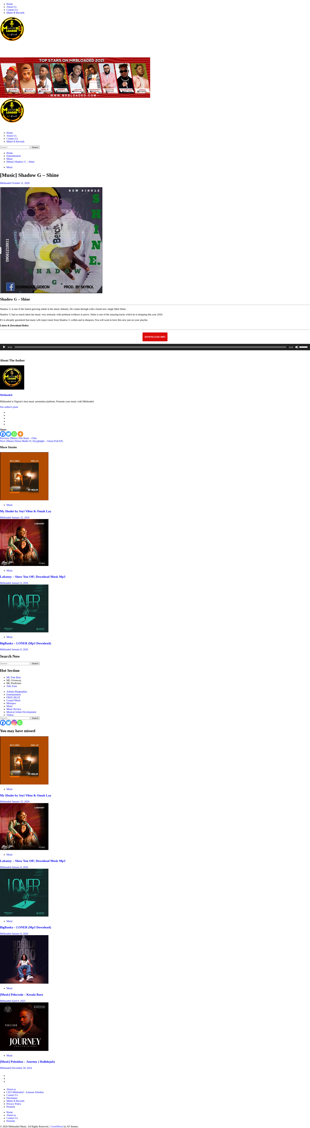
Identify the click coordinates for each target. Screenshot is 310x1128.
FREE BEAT (13, 697)
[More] (20, 434)
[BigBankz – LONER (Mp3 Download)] (24, 631)
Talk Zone (11, 686)
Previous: (18, 438)
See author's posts (9, 407)
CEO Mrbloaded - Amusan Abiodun (25, 1092)
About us (11, 1089)
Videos (10, 715)
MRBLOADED (10, 46)
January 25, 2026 (20, 517)
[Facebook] (3, 434)
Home (9, 4)
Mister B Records (15, 12)
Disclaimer (11, 1098)
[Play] (4, 347)
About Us (11, 6)
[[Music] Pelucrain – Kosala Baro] (24, 982)
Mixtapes (11, 703)
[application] (155, 347)
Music (9, 167)
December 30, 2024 (22, 1068)
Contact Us (12, 9)
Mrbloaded (6, 183)
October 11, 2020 (21, 183)
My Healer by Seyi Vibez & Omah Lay (25, 511)
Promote (10, 1106)
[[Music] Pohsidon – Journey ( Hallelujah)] (24, 1050)
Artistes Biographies (16, 691)
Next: (31, 441)
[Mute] (296, 347)
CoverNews (57, 1126)
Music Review (13, 709)
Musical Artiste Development (21, 712)
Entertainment (13, 694)
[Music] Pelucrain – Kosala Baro (21, 994)
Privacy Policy (13, 1103)
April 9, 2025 (18, 1000)
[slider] (303, 347)
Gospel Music (13, 700)
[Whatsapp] (14, 434)
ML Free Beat (13, 677)
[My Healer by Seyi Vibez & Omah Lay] (24, 499)
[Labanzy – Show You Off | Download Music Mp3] (24, 565)
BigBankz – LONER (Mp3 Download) (25, 643)
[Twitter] (8, 434)
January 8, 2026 (20, 583)
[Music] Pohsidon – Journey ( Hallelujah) (27, 1061)
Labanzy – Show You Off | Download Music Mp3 (32, 576)
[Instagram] (14, 722)
